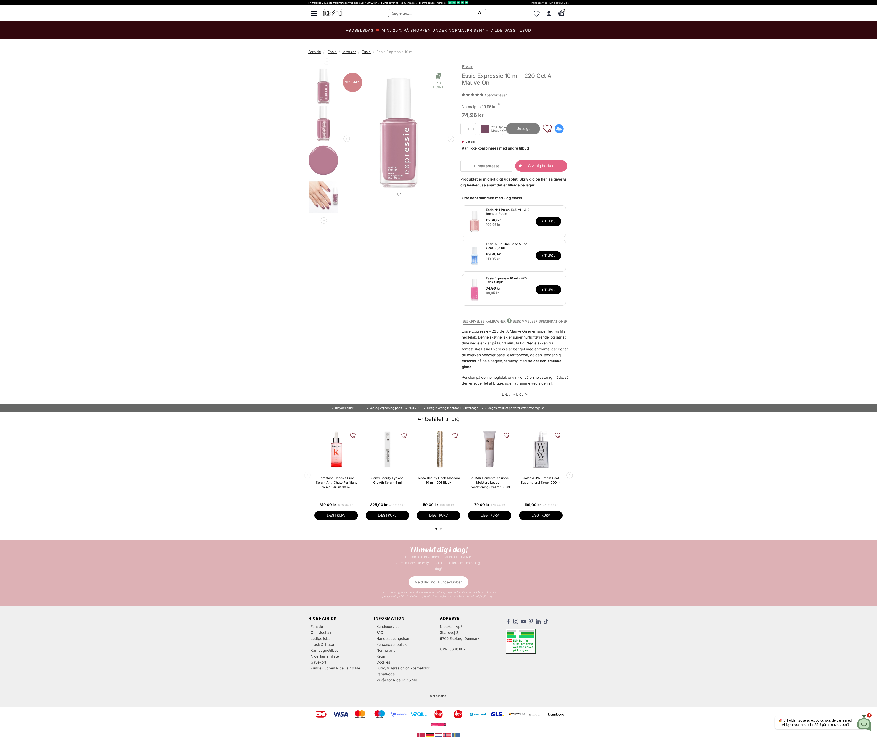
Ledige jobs (320, 638)
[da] (421, 734)
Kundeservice (539, 2)
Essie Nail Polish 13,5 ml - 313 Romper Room (508, 211)
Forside (314, 52)
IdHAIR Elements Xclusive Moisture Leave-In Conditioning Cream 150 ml (490, 482)
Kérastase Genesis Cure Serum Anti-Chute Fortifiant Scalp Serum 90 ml (336, 482)
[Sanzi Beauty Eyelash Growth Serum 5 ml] (387, 449)
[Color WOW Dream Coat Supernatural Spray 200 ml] (541, 449)
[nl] (439, 734)
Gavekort (318, 662)
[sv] (456, 734)
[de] (430, 734)
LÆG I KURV (336, 515)
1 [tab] (436, 528)
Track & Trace (322, 644)
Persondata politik (391, 644)
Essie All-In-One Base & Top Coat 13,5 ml (507, 246)
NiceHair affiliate (325, 656)
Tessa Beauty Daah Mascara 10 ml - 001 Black (438, 480)
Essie (332, 52)
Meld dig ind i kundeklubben (438, 582)
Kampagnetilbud (325, 650)
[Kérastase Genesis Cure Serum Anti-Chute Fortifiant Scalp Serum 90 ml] (336, 449)
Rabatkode (385, 674)
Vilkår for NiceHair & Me (396, 680)
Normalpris (385, 650)
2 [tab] (441, 528)
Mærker (349, 52)
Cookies (383, 662)
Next (323, 219)
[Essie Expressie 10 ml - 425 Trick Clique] (474, 289)
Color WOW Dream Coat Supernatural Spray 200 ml (541, 480)
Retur (380, 656)
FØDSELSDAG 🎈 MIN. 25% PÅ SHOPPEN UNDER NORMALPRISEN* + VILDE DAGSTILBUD (438, 30)
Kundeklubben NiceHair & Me (335, 668)
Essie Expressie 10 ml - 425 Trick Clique (506, 280)
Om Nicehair (321, 632)
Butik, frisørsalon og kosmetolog (403, 668)
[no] (447, 734)
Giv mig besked (541, 165)
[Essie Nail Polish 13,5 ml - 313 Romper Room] (474, 221)
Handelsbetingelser (392, 638)
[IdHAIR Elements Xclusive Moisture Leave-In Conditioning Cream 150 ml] (489, 449)
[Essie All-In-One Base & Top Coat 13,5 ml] (474, 255)
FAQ (379, 632)
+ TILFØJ (548, 221)
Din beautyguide (559, 2)
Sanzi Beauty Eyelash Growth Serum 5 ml (387, 480)
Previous (326, 62)
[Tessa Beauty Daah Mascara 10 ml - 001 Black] (438, 449)
